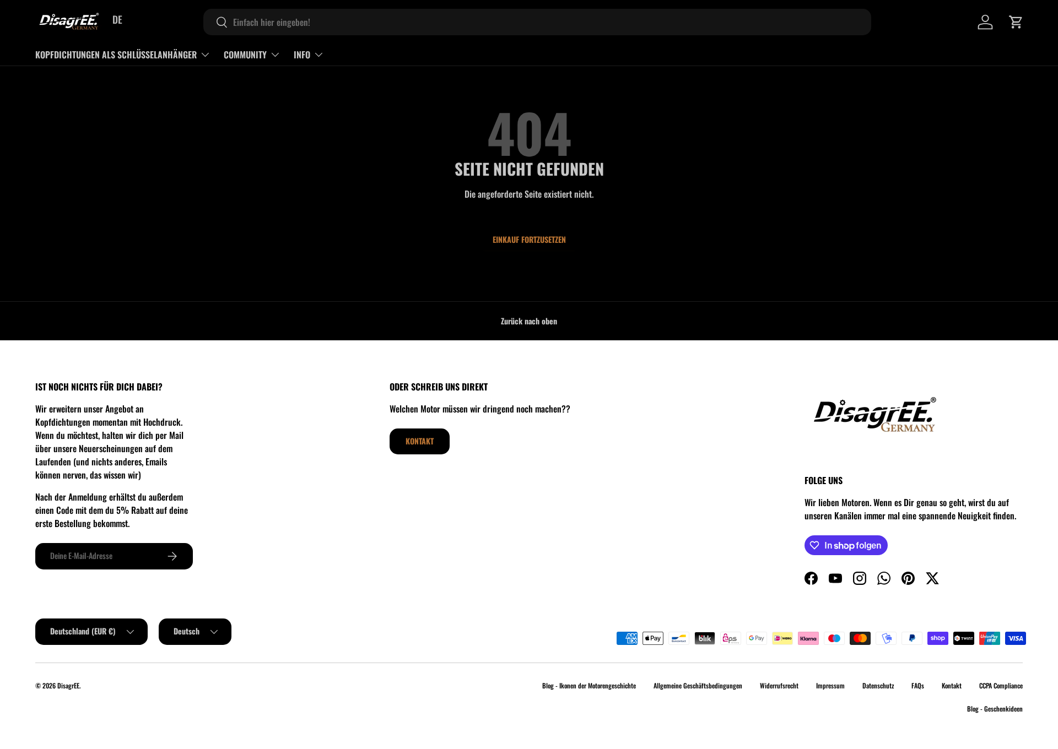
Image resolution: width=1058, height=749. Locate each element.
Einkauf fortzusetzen (529, 239)
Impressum (830, 685)
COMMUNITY (245, 54)
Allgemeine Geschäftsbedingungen (698, 685)
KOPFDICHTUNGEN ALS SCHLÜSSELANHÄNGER (116, 54)
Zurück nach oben (529, 321)
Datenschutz (878, 685)
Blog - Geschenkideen (995, 708)
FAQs (917, 685)
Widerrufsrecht (779, 685)
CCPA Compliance (1001, 685)
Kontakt (420, 441)
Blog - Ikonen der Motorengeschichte (589, 685)
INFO (302, 54)
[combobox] (537, 22)
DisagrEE (68, 685)
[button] (1016, 22)
